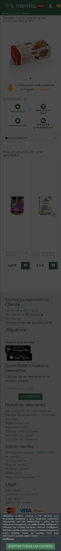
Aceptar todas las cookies (30, 546)
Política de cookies (48, 536)
